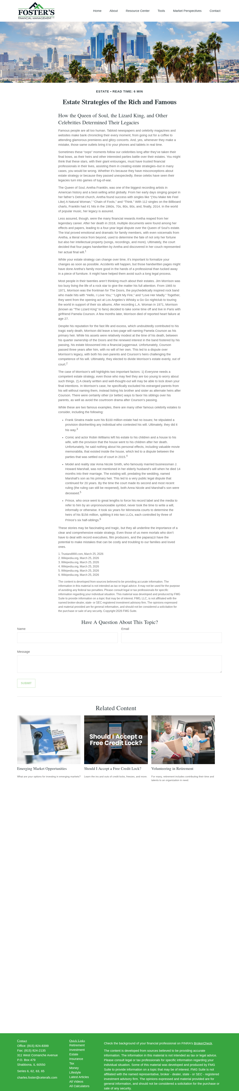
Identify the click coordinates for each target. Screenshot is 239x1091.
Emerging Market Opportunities (42, 768)
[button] (97, 11)
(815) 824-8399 (38, 1046)
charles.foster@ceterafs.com (37, 1077)
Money (74, 1068)
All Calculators (79, 1086)
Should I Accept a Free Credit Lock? (112, 768)
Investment (77, 1050)
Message (23, 651)
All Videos (76, 1081)
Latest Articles (79, 1077)
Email (125, 629)
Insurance (76, 1059)
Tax (71, 1063)
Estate (73, 1054)
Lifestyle (75, 1072)
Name (21, 629)
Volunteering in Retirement (172, 768)
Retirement (77, 1045)
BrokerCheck (203, 1043)
